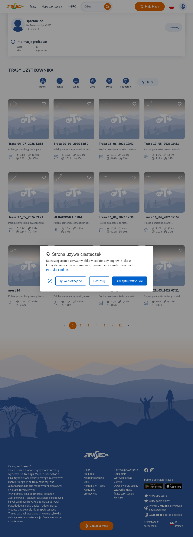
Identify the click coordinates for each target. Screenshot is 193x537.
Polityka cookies (57, 269)
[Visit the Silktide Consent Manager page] (50, 281)
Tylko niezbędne (70, 281)
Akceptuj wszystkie (129, 281)
